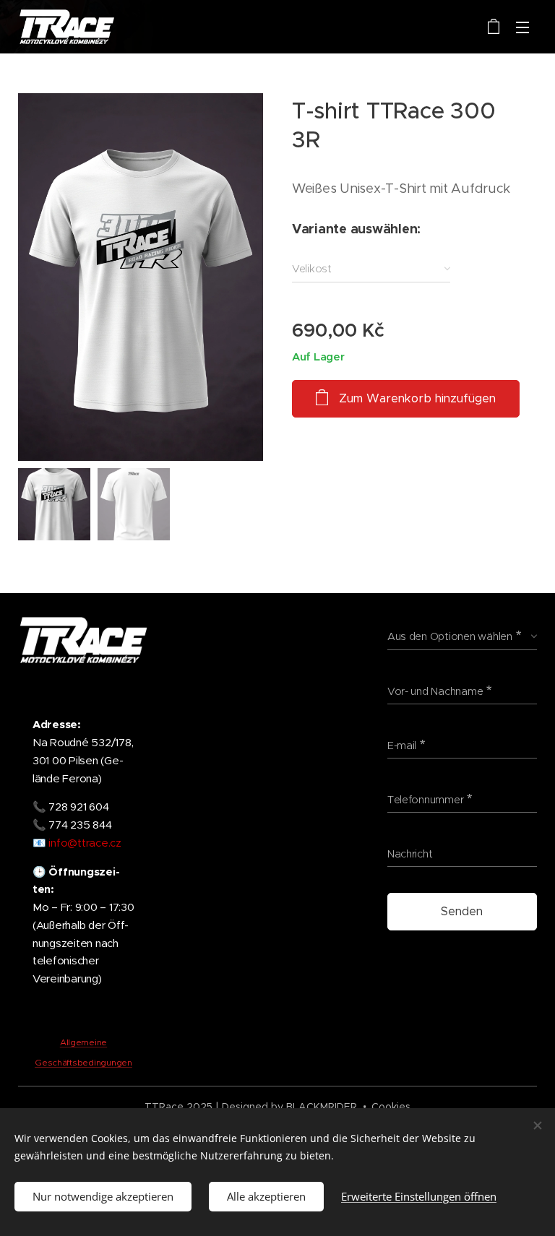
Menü (522, 26)
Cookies (390, 1106)
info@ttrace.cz (84, 843)
